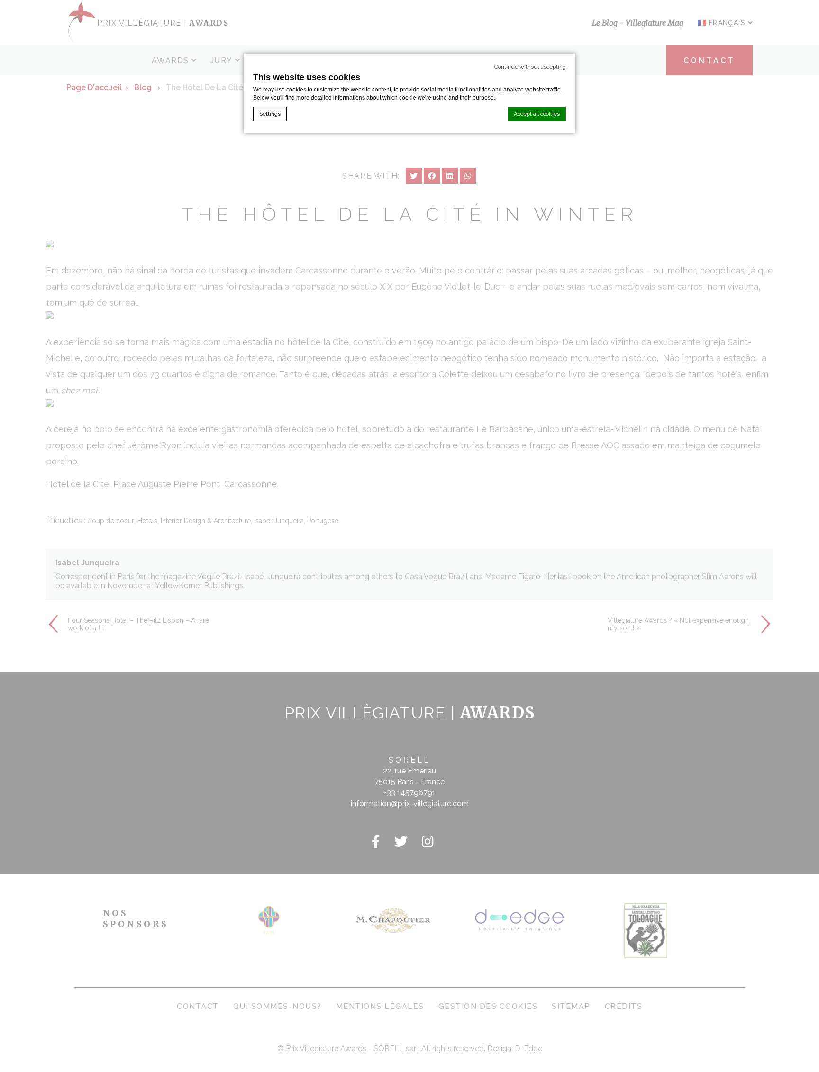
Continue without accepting (530, 67)
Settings (270, 113)
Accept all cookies (537, 113)
